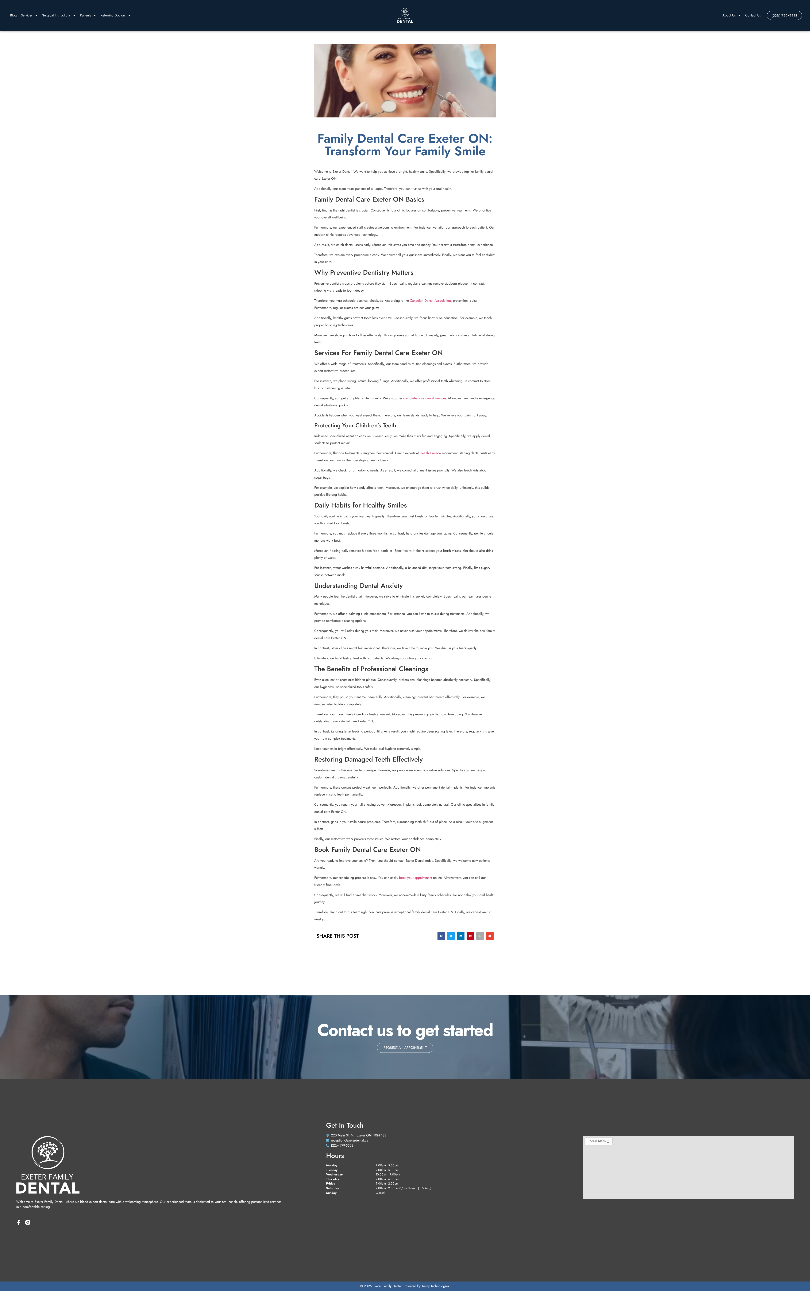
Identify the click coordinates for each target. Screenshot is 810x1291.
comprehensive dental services (424, 398)
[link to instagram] (27, 1222)
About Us (729, 15)
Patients (85, 15)
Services (26, 15)
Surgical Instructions (56, 15)
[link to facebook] (18, 1222)
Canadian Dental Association (430, 300)
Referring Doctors (113, 15)
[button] (441, 936)
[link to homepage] (405, 15)
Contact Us (753, 15)
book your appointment (415, 877)
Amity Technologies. (436, 1286)
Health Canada (430, 453)
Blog (13, 15)
